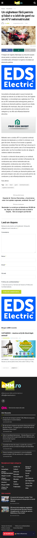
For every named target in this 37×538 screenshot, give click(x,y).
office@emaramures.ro (8, 395)
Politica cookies (5, 528)
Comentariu (5, 232)
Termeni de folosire (6, 526)
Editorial (16, 472)
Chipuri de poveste (4, 488)
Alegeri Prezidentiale (5, 479)
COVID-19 (16, 467)
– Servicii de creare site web (15, 408)
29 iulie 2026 (14, 338)
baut (11, 185)
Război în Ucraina (28, 467)
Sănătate (28, 471)
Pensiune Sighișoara (7, 530)
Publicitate (16, 486)
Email (3, 265)
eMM (7, 23)
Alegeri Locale (6, 476)
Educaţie (16, 474)
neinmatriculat (24, 185)
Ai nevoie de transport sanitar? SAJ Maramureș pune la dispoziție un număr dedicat (22, 499)
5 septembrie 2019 (18, 23)
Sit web (3, 273)
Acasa (3, 8)
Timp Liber (28, 485)
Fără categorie (18, 476)
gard (16, 185)
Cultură (15, 469)
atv (7, 185)
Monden (16, 479)
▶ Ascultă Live (8, 533)
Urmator (14, 368)
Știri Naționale (29, 481)
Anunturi (4, 482)
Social (27, 473)
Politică (15, 484)
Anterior (6, 368)
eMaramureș (6, 338)
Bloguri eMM (5, 485)
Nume (3, 256)
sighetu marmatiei (8, 187)
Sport (27, 476)
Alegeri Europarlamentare (7, 472)
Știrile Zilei (28, 483)
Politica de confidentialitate (10, 282)
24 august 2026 (8, 422)
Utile (26, 488)
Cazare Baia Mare (18, 528)
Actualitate (9, 8)
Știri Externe (29, 478)
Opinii (15, 481)
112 (15, 8)
